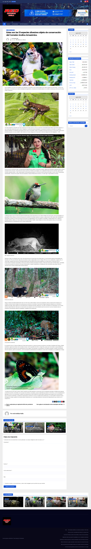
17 (70, 44)
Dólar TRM (71, 62)
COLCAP (71, 72)
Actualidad (15, 24)
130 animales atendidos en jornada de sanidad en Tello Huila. (78, 529)
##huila (24, 39)
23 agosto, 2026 (8, 503)
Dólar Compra (72, 67)
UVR (70, 85)
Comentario (6, 442)
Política (69, 24)
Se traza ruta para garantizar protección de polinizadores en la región (76, 546)
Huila (75, 24)
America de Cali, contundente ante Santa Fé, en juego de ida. (78, 532)
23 (85, 44)
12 (75, 42)
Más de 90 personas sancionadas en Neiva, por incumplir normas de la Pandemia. (74, 544)
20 (78, 44)
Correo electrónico (8, 470)
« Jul (70, 51)
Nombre (6, 464)
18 (73, 44)
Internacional (61, 24)
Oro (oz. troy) (72, 82)
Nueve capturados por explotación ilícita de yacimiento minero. (19, 405)
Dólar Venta (71, 64)
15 (83, 42)
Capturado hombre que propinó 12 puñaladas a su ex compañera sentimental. (75, 537)
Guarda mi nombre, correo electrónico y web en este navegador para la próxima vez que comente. (25, 483)
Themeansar (22, 538)
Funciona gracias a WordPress (8, 538)
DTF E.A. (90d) (72, 87)
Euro (70, 69)
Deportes (33, 24)
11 (73, 42)
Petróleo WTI (72, 77)
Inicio (8, 24)
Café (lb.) (71, 80)
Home (66, 529)
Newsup (17, 538)
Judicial (40, 24)
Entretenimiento (24, 24)
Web (4, 476)
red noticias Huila (15, 38)
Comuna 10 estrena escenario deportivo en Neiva (11, 502)
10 (70, 42)
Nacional (53, 24)
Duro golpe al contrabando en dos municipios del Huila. (50, 404)
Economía (46, 24)
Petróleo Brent (72, 74)
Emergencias (28, 426)
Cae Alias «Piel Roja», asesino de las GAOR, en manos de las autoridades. (76, 534)
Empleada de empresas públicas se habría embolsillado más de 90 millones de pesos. (74, 539)
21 (80, 44)
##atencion (20, 39)
